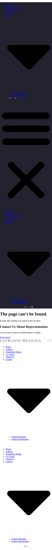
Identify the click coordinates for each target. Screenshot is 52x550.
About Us (10, 13)
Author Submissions (20, 95)
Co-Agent (10, 11)
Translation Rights (13, 8)
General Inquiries (18, 93)
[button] (26, 154)
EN (10, 98)
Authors (9, 6)
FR (15, 98)
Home (8, 3)
